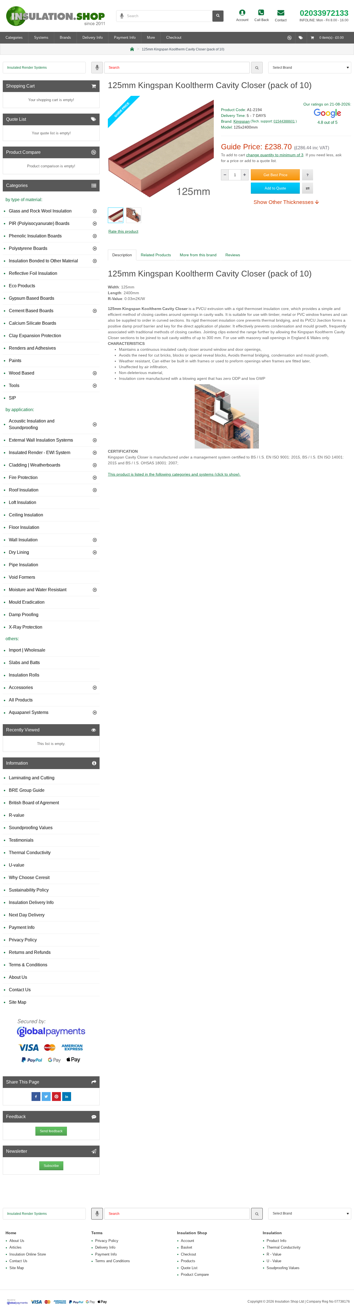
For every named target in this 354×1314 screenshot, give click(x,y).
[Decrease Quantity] (225, 175)
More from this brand (198, 255)
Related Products (156, 255)
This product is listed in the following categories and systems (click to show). (174, 474)
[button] (275, 174)
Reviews (232, 255)
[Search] (257, 67)
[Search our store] (217, 16)
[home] (132, 49)
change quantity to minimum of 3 (274, 155)
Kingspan (241, 121)
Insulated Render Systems (27, 68)
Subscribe (51, 1166)
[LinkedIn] (66, 1096)
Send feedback (51, 1131)
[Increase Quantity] (244, 175)
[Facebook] (36, 1096)
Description (122, 255)
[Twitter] (46, 1096)
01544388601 (284, 121)
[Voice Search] (120, 16)
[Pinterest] (56, 1096)
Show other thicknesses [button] (284, 202)
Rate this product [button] (123, 231)
